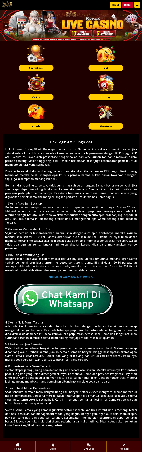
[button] (6, 25)
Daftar (127, 4)
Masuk (115, 4)
